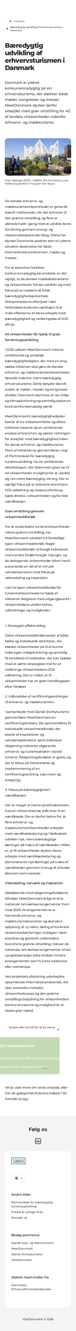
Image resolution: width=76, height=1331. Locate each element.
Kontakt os (19, 1218)
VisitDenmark (21, 1260)
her (18, 780)
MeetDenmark (22, 1248)
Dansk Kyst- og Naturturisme (32, 1243)
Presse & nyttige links (27, 1212)
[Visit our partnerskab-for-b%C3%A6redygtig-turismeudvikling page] (38, 1141)
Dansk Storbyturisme (27, 1254)
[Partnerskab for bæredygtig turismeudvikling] (18, 1161)
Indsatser (19, 21)
